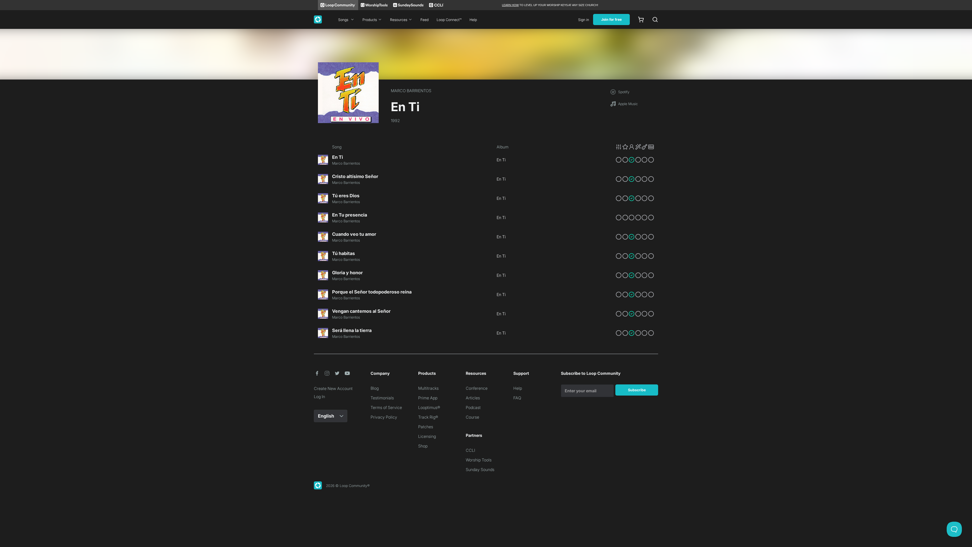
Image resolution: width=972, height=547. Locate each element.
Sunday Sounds (480, 469)
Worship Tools (479, 459)
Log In (319, 396)
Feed (424, 19)
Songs (343, 19)
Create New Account (333, 388)
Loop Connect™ (449, 19)
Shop (423, 445)
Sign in (583, 19)
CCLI (470, 450)
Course (472, 417)
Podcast (473, 407)
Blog (375, 388)
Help (473, 19)
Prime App (427, 397)
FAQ (517, 397)
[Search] (655, 19)
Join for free (611, 19)
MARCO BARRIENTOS (411, 90)
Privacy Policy (384, 417)
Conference (477, 388)
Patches (425, 426)
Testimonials (382, 397)
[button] (635, 147)
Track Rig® (428, 417)
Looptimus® (429, 407)
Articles (473, 397)
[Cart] (641, 19)
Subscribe (637, 390)
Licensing (427, 436)
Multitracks (428, 388)
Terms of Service (386, 407)
